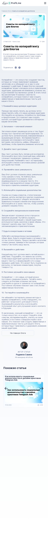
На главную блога (18, 333)
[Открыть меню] (44, 3)
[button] (6, 388)
